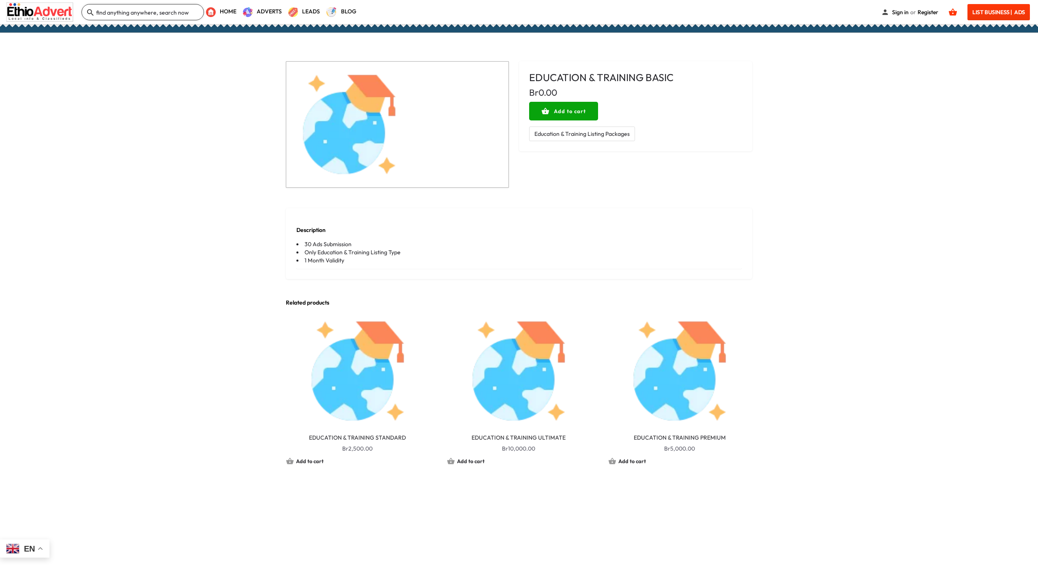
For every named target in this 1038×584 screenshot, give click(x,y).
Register (928, 12)
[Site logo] (40, 11)
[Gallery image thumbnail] (397, 124)
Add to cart (570, 111)
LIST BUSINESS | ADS (998, 12)
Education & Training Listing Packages (582, 133)
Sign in (900, 12)
